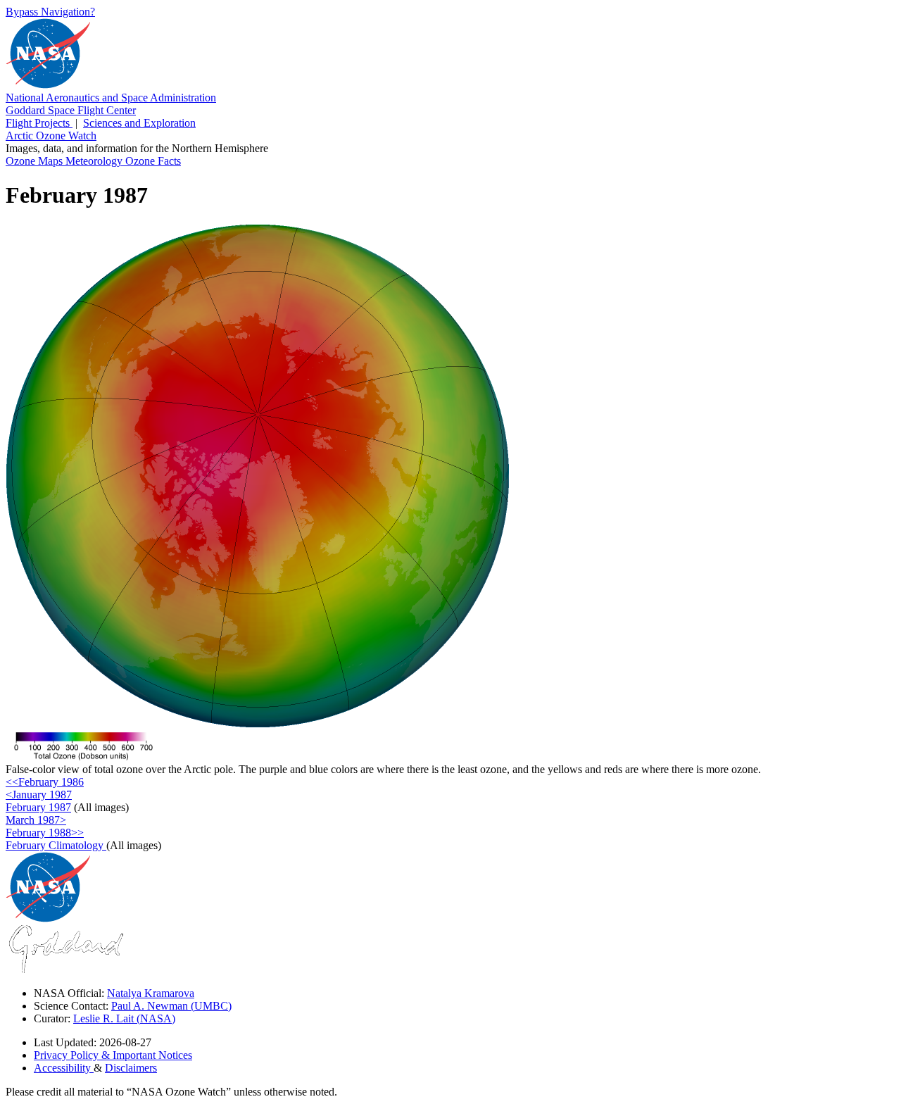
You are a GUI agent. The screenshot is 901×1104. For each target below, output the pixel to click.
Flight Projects (39, 123)
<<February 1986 (45, 782)
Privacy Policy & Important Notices (113, 1055)
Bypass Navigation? (50, 12)
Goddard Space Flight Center (71, 110)
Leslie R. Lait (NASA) (124, 1018)
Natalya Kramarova (150, 993)
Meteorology (95, 161)
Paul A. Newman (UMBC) (171, 1006)
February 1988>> (45, 833)
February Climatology (56, 845)
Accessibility (64, 1068)
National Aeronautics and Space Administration (111, 98)
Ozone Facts (153, 161)
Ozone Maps (35, 161)
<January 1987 (39, 795)
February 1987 (38, 807)
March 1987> (36, 820)
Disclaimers (131, 1068)
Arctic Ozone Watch (51, 136)
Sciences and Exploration (139, 123)
